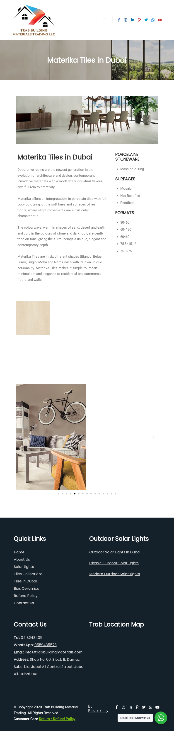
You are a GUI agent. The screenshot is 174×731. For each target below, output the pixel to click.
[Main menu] (105, 20)
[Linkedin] (132, 20)
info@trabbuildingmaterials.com (53, 652)
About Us (22, 559)
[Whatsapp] (153, 20)
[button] (20, 437)
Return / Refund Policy (57, 719)
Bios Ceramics (26, 588)
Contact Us (24, 603)
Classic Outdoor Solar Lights (114, 563)
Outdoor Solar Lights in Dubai (114, 552)
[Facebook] (119, 20)
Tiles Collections (28, 574)
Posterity (98, 711)
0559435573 (45, 645)
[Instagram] (126, 20)
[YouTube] (160, 20)
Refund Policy (26, 595)
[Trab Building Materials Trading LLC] (34, 20)
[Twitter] (146, 20)
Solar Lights (24, 566)
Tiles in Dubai (25, 581)
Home (19, 552)
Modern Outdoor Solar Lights (114, 574)
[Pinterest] (139, 20)
